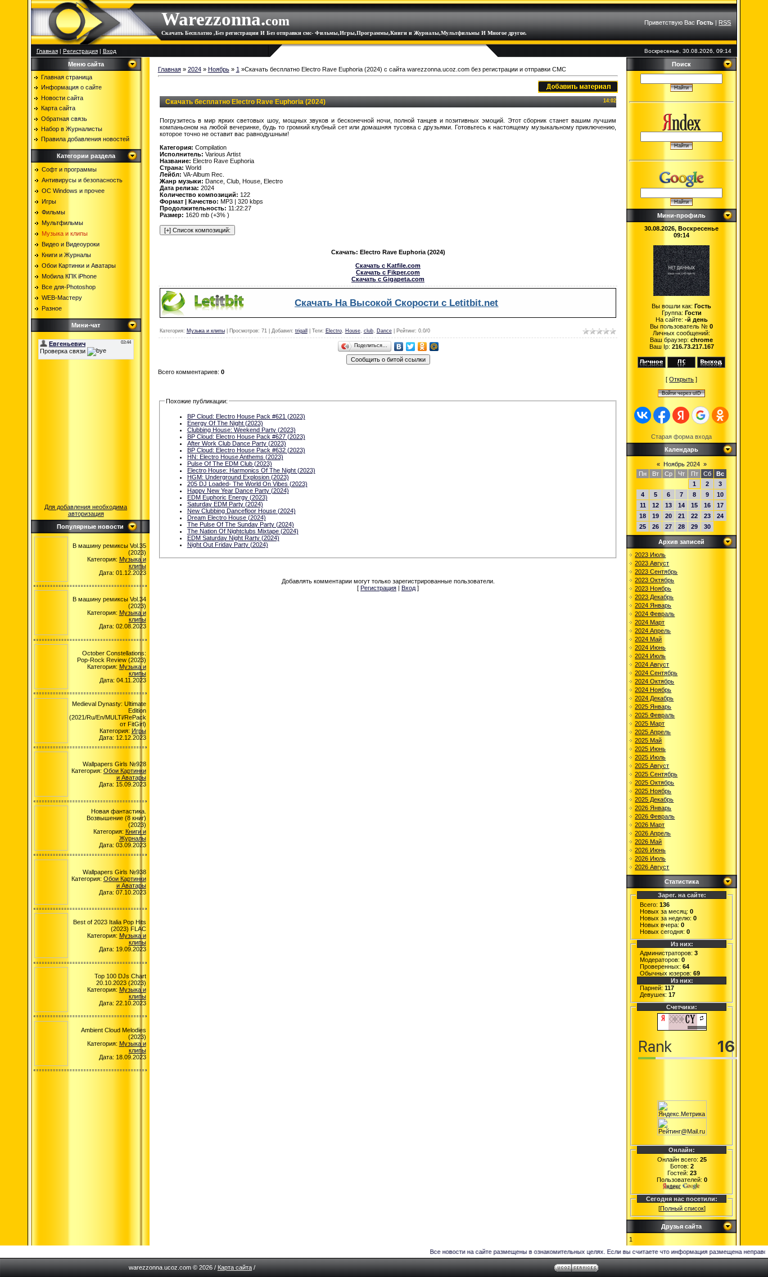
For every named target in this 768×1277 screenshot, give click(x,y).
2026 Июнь (650, 850)
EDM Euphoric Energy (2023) (227, 497)
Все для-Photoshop (69, 287)
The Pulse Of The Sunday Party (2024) (240, 524)
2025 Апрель (653, 732)
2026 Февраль (655, 816)
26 (655, 526)
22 (694, 515)
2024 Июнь (650, 647)
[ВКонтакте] (399, 346)
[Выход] (711, 365)
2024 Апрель (653, 630)
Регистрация (80, 51)
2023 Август (652, 563)
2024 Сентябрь (656, 672)
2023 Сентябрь (656, 571)
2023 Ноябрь (653, 588)
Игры (49, 201)
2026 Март (650, 824)
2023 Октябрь (654, 580)
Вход (109, 51)
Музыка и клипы (65, 233)
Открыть (681, 379)
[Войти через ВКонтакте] (642, 415)
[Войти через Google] (701, 415)
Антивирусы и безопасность (82, 180)
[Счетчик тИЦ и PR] (682, 1028)
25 (642, 526)
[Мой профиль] (652, 365)
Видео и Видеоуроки (71, 244)
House (352, 331)
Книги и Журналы (66, 254)
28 (681, 526)
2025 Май (648, 740)
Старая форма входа (681, 436)
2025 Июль (650, 757)
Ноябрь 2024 (681, 464)
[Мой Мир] (434, 346)
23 (707, 515)
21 (681, 515)
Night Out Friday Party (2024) (227, 544)
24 (720, 515)
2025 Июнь (650, 748)
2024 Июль (650, 656)
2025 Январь (653, 706)
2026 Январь (653, 807)
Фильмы (53, 212)
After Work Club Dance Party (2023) (236, 443)
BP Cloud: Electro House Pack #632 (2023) (246, 450)
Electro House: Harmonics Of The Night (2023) (251, 470)
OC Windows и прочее (73, 190)
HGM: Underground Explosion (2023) (238, 477)
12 (655, 505)
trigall (301, 331)
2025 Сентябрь (656, 774)
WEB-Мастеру (62, 297)
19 (655, 515)
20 (668, 515)
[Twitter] (411, 346)
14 (681, 505)
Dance (384, 331)
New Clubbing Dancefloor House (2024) (241, 510)
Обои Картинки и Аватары (79, 265)
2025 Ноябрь (653, 791)
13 (668, 505)
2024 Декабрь (654, 698)
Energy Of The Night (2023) (225, 423)
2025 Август (652, 765)
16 (707, 505)
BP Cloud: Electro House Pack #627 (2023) (246, 436)
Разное (52, 308)
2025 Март (650, 723)
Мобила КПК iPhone (69, 276)
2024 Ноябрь (653, 689)
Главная (47, 51)
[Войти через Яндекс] (680, 415)
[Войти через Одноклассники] (720, 415)
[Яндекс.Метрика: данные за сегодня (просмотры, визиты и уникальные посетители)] (682, 1109)
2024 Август (652, 664)
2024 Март (650, 622)
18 (642, 515)
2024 (194, 69)
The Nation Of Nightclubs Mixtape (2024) (243, 531)
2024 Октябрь (654, 681)
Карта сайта (235, 1267)
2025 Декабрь (654, 799)
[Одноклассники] (422, 346)
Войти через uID (681, 393)
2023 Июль (650, 554)
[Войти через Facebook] (661, 415)
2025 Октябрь (654, 782)
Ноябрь (218, 69)
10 (720, 494)
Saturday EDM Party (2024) (225, 504)
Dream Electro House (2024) (226, 517)
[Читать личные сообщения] (681, 365)
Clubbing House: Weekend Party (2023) (241, 429)
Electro (334, 331)
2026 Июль (650, 858)
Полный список (682, 1208)
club (368, 331)
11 (643, 505)
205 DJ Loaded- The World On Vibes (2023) (247, 483)
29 (694, 526)
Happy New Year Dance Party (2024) (238, 490)
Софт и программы (69, 169)
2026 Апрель (653, 833)
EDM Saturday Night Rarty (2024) (233, 537)
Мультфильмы (62, 222)
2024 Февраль (655, 613)
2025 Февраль (655, 715)
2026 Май (648, 841)
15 (694, 505)
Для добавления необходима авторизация (85, 510)
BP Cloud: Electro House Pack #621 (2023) (246, 416)
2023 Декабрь (654, 596)
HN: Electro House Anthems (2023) (235, 456)
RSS (725, 22)
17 (720, 505)
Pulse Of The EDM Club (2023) (229, 463)
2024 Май (648, 639)
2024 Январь (653, 605)
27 (668, 526)
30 (707, 526)
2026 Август (652, 867)
